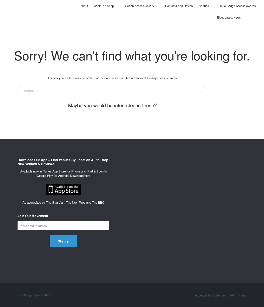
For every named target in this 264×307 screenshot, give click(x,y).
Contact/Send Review (179, 6)
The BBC (98, 202)
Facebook (163, 295)
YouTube (183, 295)
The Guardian (55, 202)
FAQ (232, 295)
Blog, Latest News (229, 17)
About (84, 6)
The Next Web (75, 202)
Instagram (190, 295)
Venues (204, 6)
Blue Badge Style (30, 12)
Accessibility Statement (210, 295)
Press (242, 295)
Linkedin (176, 295)
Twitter (156, 295)
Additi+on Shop (104, 6)
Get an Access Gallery (139, 6)
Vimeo (170, 295)
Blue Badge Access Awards (238, 6)
